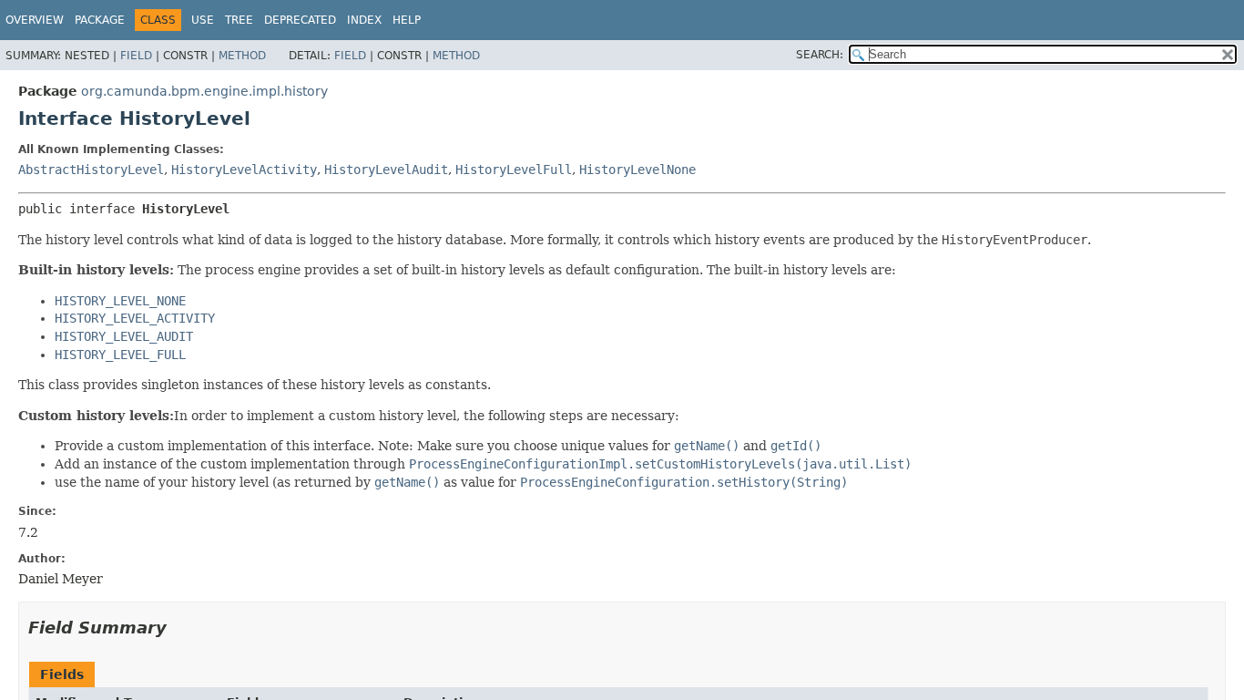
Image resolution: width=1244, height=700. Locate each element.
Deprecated (300, 20)
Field (136, 55)
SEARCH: (819, 54)
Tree (239, 20)
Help (407, 20)
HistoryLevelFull (513, 169)
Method (242, 55)
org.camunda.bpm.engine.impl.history (204, 91)
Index (364, 20)
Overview (34, 20)
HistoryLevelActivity (244, 169)
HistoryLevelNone (637, 169)
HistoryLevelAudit (386, 169)
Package (100, 20)
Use (202, 20)
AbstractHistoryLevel (91, 169)
